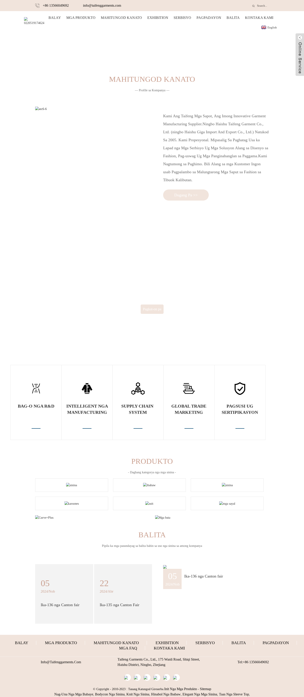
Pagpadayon (209, 18)
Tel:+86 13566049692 (253, 662)
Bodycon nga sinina (110, 694)
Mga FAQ (128, 648)
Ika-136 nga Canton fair (203, 576)
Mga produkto (80, 18)
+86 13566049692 (56, 5)
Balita (233, 18)
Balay (55, 18)
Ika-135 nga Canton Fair (119, 605)
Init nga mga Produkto (180, 689)
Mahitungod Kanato (121, 18)
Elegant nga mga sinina (199, 694)
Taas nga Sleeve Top (234, 694)
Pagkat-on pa (152, 309)
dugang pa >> (186, 195)
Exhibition (157, 18)
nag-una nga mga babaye (73, 694)
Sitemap (205, 689)
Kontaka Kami (259, 18)
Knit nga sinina (137, 694)
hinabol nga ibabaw (166, 694)
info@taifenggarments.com (102, 5)
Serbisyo (182, 18)
